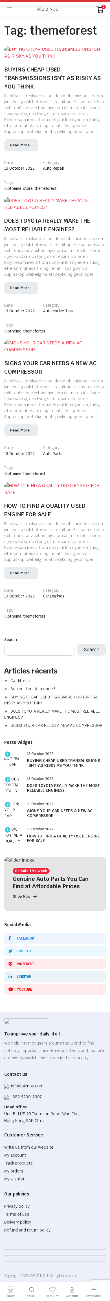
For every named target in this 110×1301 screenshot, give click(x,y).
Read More (20, 145)
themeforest (45, 188)
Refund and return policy (27, 1230)
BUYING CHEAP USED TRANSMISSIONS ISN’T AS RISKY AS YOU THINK (52, 78)
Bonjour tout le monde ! (32, 688)
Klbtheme (12, 188)
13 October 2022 (19, 168)
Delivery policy (17, 1222)
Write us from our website (29, 1147)
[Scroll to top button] (101, 1275)
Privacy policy (17, 1206)
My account (15, 1155)
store (28, 188)
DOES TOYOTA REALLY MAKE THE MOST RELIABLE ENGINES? (52, 714)
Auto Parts (53, 453)
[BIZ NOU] (54, 9)
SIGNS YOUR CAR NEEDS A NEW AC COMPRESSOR (56, 725)
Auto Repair (54, 168)
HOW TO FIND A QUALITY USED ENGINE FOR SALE (63, 838)
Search (10, 639)
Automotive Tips (58, 310)
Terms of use (16, 1214)
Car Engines (54, 596)
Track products (18, 1163)
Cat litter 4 (20, 680)
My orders (13, 1171)
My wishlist (14, 1179)
